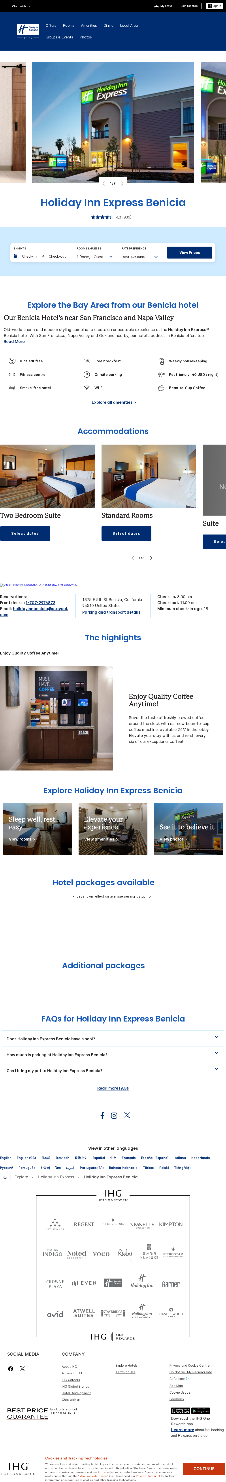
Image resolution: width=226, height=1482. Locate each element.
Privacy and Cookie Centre (190, 1365)
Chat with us (71, 1400)
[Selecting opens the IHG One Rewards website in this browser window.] (113, 1336)
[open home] (7, 1177)
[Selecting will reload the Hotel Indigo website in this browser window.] (52, 1253)
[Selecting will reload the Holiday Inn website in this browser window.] (142, 1283)
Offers (51, 25)
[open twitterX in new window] (124, 1115)
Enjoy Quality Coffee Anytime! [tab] (29, 653)
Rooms (68, 25)
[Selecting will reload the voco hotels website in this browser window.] (101, 1253)
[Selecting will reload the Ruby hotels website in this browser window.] (125, 1253)
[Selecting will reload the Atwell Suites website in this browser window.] (84, 1312)
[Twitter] (22, 1368)
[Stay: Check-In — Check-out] (41, 256)
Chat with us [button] (21, 6)
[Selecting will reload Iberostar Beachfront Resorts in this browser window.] (173, 1253)
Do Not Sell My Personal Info (191, 1372)
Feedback (177, 1399)
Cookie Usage (180, 1392)
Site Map (176, 1386)
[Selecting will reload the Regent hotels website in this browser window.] (84, 1223)
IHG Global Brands (75, 1386)
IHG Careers (71, 1380)
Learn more (182, 1429)
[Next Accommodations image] (150, 558)
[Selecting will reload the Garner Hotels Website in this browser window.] (171, 1283)
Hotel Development (76, 1393)
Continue (204, 1469)
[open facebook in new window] (100, 1115)
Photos (86, 37)
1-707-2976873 (40, 602)
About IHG (69, 1366)
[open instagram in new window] (112, 1115)
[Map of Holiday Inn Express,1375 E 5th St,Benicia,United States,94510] (38, 584)
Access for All (72, 1373)
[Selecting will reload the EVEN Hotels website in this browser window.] (84, 1283)
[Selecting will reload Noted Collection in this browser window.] (77, 1253)
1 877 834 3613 (62, 1413)
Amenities (89, 25)
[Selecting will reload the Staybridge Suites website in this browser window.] (113, 1312)
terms (102, 1472)
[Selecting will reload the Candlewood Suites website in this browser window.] (171, 1312)
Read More (14, 341)
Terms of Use (126, 1372)
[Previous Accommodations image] (133, 558)
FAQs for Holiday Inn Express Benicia (113, 1018)
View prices (189, 252)
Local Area (129, 25)
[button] (214, 6)
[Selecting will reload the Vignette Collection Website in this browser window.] (142, 1223)
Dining (108, 25)
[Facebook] (11, 1368)
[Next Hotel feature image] (121, 183)
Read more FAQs (113, 1088)
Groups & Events (59, 37)
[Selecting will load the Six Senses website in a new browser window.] (55, 1223)
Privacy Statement (148, 1476)
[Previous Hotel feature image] (104, 183)
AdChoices (177, 1379)
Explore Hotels (126, 1365)
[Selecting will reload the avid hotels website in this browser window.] (55, 1312)
